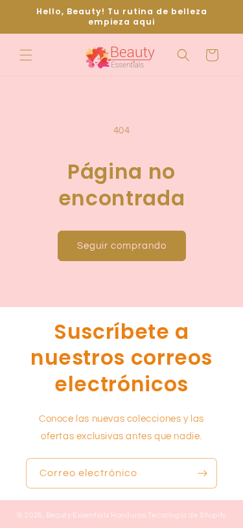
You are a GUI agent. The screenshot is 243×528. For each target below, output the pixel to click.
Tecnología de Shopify (187, 515)
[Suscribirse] (202, 473)
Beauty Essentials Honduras (96, 515)
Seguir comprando (122, 246)
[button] (26, 55)
